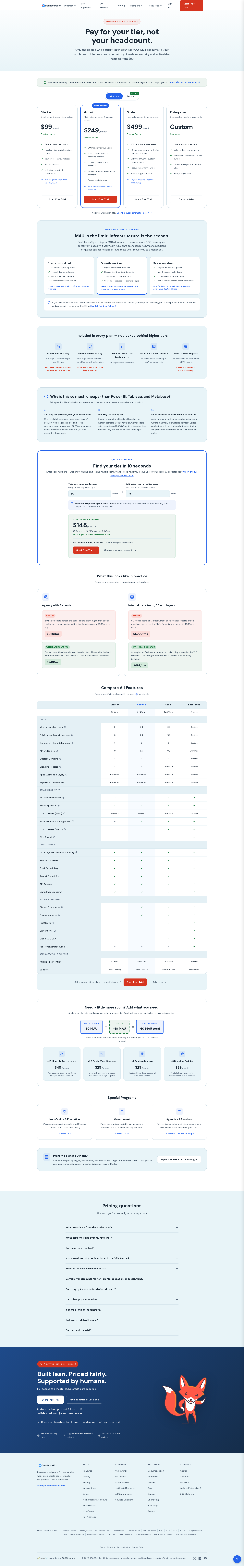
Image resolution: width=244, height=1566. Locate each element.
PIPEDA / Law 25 (125, 1534)
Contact (184, 1476)
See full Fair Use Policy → (103, 306)
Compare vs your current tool (120, 550)
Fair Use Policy (149, 1531)
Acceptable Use (102, 1531)
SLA (175, 1531)
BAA (168, 1531)
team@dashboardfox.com (51, 1485)
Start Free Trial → (86, 550)
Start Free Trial (189, 5)
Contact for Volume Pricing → (179, 1133)
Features (87, 1470)
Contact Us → (64, 1133)
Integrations (89, 1488)
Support (152, 1493)
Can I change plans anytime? (82, 1299)
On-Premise (104, 5)
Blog (150, 1488)
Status (151, 1511)
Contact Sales (186, 199)
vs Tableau (120, 1476)
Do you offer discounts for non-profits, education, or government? (104, 1278)
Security (87, 1493)
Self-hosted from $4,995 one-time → (59, 1413)
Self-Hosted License (163, 1534)
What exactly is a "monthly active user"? (89, 1227)
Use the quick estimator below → (134, 212)
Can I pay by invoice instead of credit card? (91, 1289)
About (183, 1470)
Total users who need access (82, 484)
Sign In (170, 5)
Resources (153, 5)
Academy (153, 1476)
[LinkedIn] (200, 1558)
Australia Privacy (143, 1534)
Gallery (86, 1476)
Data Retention (77, 1534)
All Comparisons (123, 1493)
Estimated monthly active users (142, 484)
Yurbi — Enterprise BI (190, 1488)
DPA (161, 1531)
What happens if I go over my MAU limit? (89, 1237)
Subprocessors (195, 1531)
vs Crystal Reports (125, 1488)
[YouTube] (205, 1558)
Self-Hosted (89, 1505)
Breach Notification (95, 1534)
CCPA (182, 1531)
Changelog (153, 1499)
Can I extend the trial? (78, 1330)
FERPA (64, 1534)
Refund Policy (134, 1531)
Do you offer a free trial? (80, 1248)
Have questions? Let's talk (84, 1399)
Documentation (156, 1470)
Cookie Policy (118, 1531)
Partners (184, 1482)
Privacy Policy (85, 1531)
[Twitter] (194, 1558)
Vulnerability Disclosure (95, 1499)
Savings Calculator (124, 1499)
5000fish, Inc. (187, 1493)
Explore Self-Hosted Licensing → (179, 1159)
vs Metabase (122, 1482)
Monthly (114, 96)
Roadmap (153, 1505)
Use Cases (88, 1511)
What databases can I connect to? (86, 1268)
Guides (151, 1482)
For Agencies (86, 5)
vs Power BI (121, 1470)
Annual (132, 95)
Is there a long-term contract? (83, 1309)
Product (68, 5)
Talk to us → (159, 982)
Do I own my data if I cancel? (82, 1320)
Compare (135, 5)
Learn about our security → (185, 82)
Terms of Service (69, 1531)
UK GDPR (111, 1534)
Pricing (121, 5)
